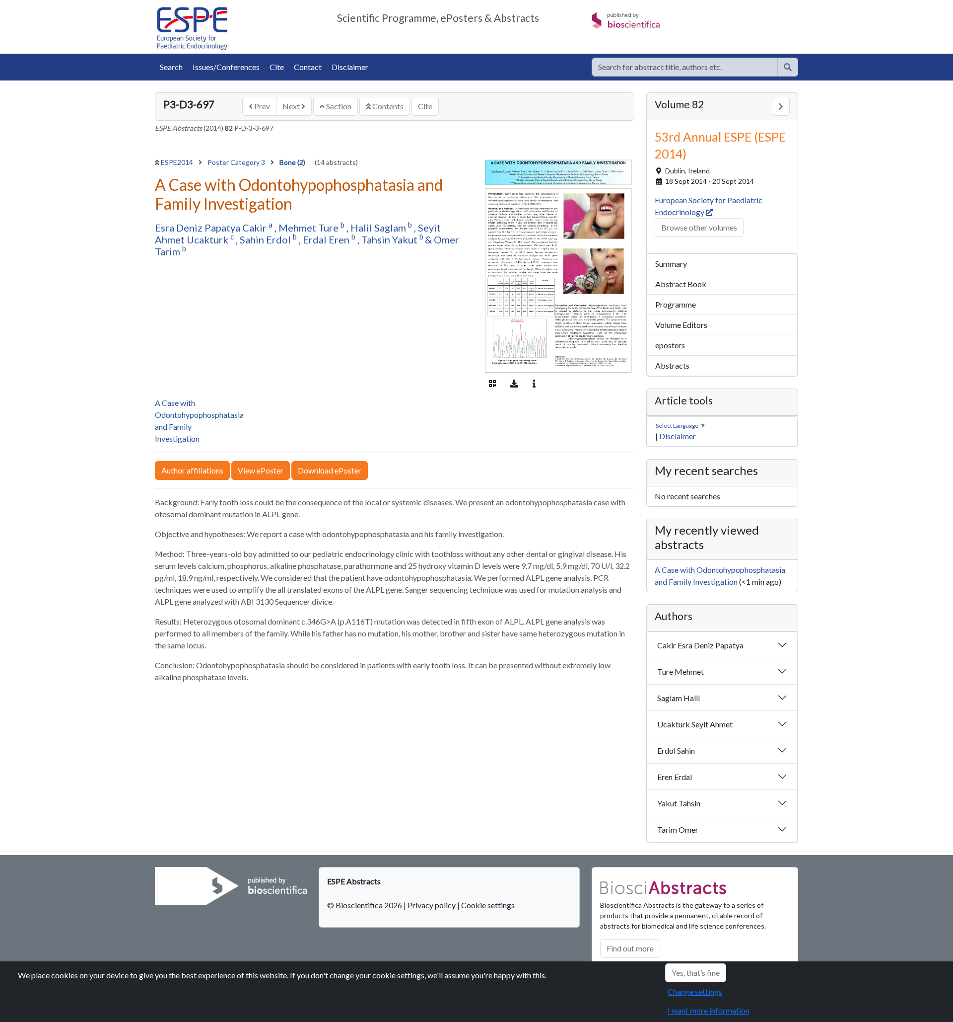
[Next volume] (781, 106)
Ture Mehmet (680, 671)
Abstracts (672, 365)
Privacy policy (432, 905)
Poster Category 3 (237, 162)
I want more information (708, 1010)
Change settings (695, 991)
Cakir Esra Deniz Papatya (700, 645)
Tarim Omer (677, 829)
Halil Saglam (379, 228)
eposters (670, 345)
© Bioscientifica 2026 (365, 905)
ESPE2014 (178, 162)
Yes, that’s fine (696, 972)
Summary (671, 263)
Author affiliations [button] (192, 470)
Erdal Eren (327, 239)
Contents (387, 106)
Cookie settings (488, 905)
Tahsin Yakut (390, 239)
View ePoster (260, 470)
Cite (277, 67)
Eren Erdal (674, 777)
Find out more (630, 948)
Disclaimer (350, 67)
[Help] (787, 67)
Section (338, 106)
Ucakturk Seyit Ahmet (695, 724)
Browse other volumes (699, 227)
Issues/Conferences (226, 67)
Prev (261, 106)
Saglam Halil (678, 698)
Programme (675, 304)
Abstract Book (680, 284)
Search (171, 67)
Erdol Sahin (676, 750)
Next (291, 106)
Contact (308, 67)
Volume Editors (681, 324)
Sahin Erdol (266, 239)
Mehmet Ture (309, 228)
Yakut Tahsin (678, 803)
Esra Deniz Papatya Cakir (212, 228)
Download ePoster (329, 470)
